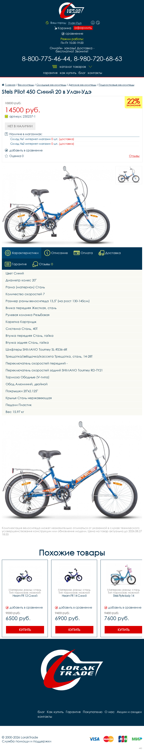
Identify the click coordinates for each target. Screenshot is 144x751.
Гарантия (50, 73)
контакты (95, 73)
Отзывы (134, 156)
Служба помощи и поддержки (26, 741)
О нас (110, 712)
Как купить (68, 73)
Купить (25, 630)
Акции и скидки (129, 712)
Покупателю (92, 712)
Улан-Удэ (75, 23)
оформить (83, 28)
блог (82, 73)
